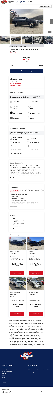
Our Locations (5, 380)
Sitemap (18, 391)
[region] (26, 65)
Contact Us (5, 382)
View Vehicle (17, 273)
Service (3, 377)
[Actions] (42, 50)
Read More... (13, 178)
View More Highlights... (16, 153)
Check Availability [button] (26, 71)
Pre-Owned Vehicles (7, 371)
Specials (4, 373)
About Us (4, 379)
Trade (3, 375)
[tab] (15, 190)
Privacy (22, 391)
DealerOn (13, 391)
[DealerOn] (5, 389)
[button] (2, 6)
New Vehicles (5, 369)
